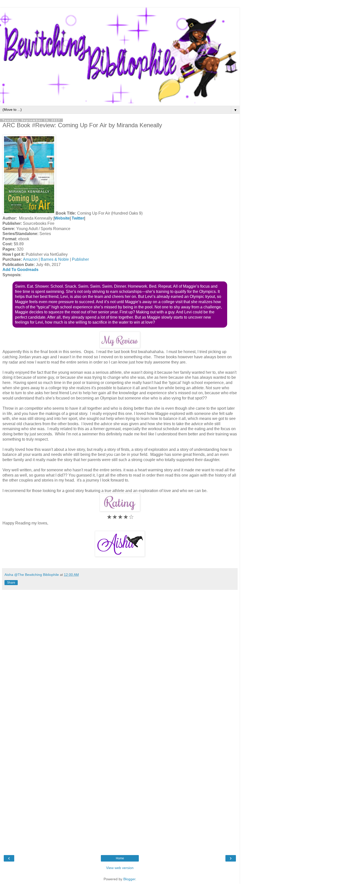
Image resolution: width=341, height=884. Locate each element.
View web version (120, 868)
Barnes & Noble (55, 259)
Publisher (80, 259)
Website (62, 218)
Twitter (78, 218)
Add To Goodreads (20, 269)
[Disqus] (119, 654)
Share (11, 582)
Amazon (30, 259)
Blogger (129, 879)
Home (120, 858)
